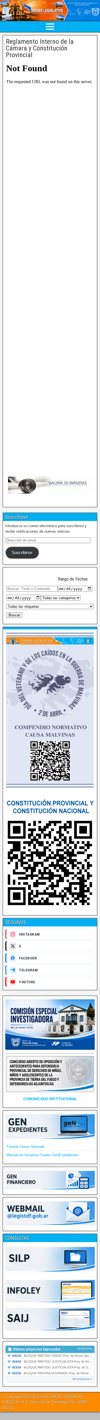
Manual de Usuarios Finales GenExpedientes (42, 1155)
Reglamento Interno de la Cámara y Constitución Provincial (40, 48)
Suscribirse (22, 552)
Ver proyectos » (82, 1378)
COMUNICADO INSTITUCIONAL (50, 1099)
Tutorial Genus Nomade (25, 1147)
